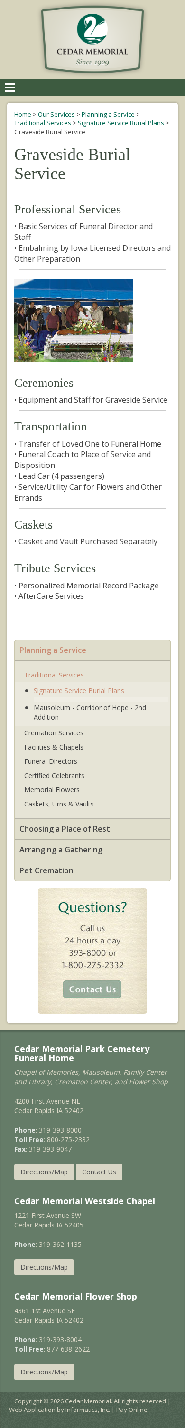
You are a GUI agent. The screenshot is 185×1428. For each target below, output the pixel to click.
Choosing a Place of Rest (64, 829)
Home (22, 114)
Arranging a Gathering (60, 849)
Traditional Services (42, 123)
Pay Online (132, 1409)
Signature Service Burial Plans (121, 123)
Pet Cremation (46, 870)
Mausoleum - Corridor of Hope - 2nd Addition (90, 712)
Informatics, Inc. (87, 1409)
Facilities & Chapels (53, 746)
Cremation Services (53, 732)
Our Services (56, 114)
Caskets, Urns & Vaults (59, 803)
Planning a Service (108, 114)
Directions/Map (44, 1171)
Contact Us (99, 1171)
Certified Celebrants (54, 775)
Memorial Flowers (52, 789)
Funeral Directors (50, 761)
